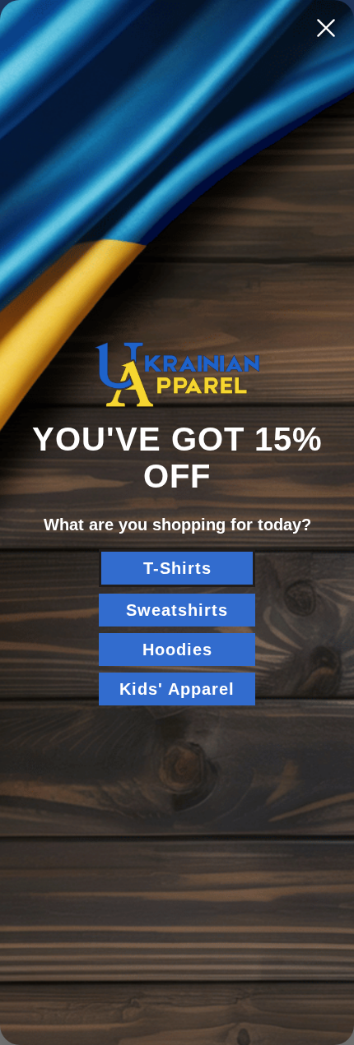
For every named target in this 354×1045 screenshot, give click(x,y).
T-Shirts (177, 568)
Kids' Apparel (177, 689)
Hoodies (177, 649)
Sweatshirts (177, 610)
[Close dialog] (326, 28)
